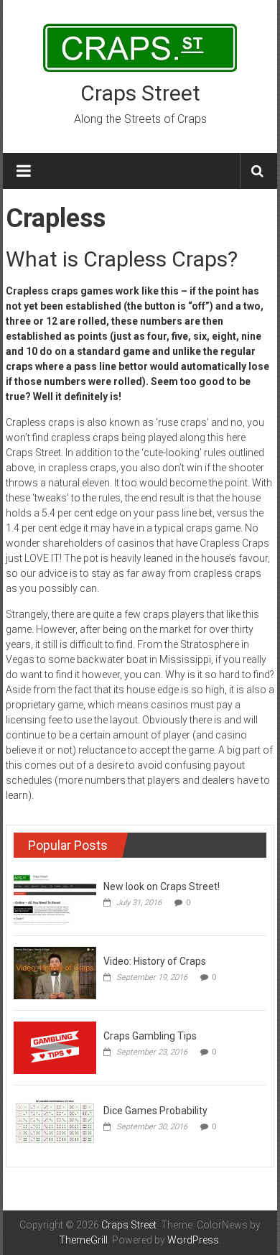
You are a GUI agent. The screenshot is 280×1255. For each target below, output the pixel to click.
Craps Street (140, 93)
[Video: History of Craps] (55, 972)
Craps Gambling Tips (150, 1036)
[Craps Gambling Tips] (55, 1046)
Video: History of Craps (154, 961)
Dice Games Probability (155, 1110)
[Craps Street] (140, 46)
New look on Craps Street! (161, 886)
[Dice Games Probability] (55, 1121)
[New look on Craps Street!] (55, 897)
